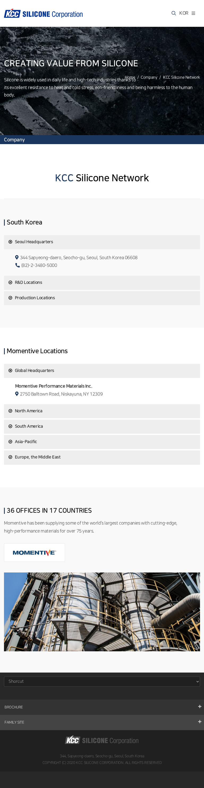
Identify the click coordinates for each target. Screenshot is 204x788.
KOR (182, 13)
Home (130, 77)
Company (149, 77)
